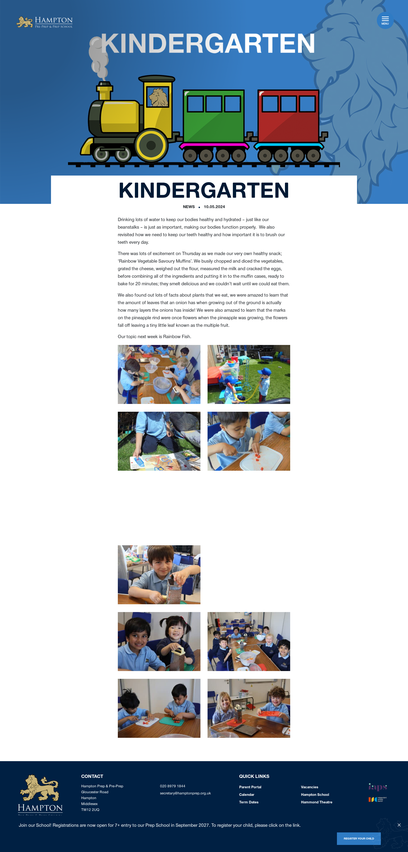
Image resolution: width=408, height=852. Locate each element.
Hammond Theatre (316, 803)
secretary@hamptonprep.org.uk (185, 794)
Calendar (246, 795)
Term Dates (249, 803)
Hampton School (315, 795)
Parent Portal (250, 787)
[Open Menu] (385, 19)
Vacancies (309, 787)
